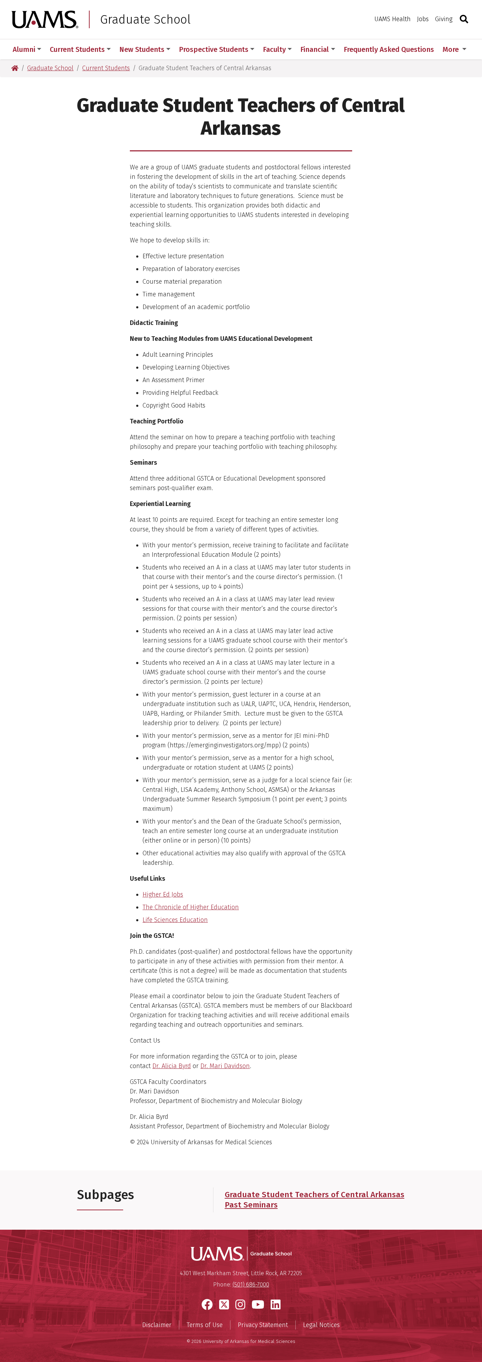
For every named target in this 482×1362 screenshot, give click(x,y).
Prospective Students (213, 49)
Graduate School (145, 19)
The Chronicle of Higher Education (191, 907)
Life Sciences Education (175, 920)
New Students (141, 49)
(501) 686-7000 (251, 1284)
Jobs (423, 19)
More (451, 49)
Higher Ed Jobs (163, 894)
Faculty (274, 49)
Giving (443, 19)
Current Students (77, 49)
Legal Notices (321, 1325)
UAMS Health (392, 19)
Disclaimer (156, 1325)
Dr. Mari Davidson (225, 1066)
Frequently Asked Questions (389, 49)
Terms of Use (205, 1325)
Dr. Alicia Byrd (171, 1066)
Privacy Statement (263, 1325)
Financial (314, 49)
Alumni (24, 49)
